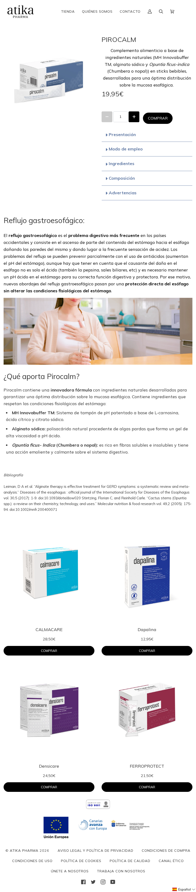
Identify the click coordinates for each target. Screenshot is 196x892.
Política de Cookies (81, 861)
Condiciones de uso (32, 861)
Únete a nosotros (70, 871)
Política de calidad (130, 861)
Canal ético (171, 861)
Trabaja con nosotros (121, 871)
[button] (184, 889)
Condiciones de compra (166, 850)
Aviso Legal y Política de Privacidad (95, 850)
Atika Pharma (24, 850)
